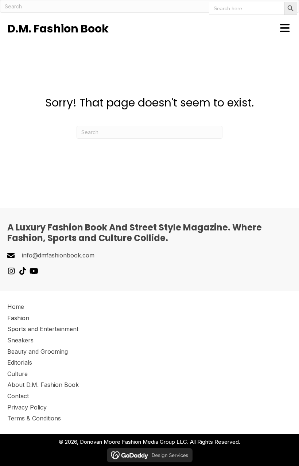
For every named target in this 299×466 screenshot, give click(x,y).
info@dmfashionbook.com (58, 255)
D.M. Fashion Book (58, 28)
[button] (11, 271)
